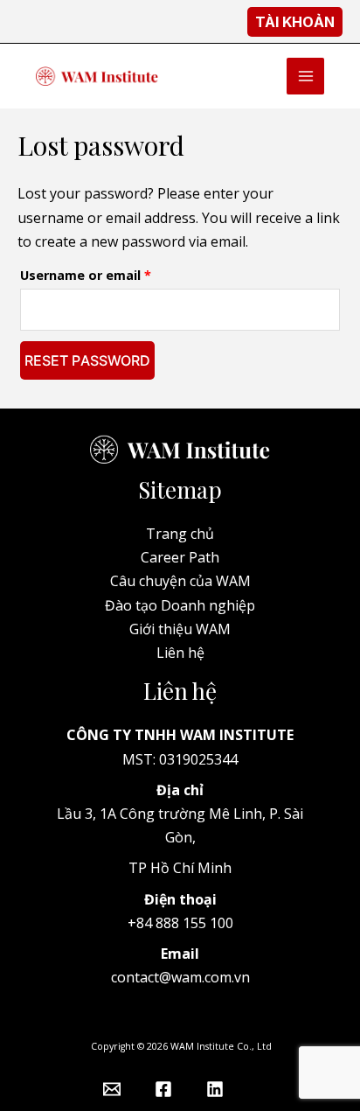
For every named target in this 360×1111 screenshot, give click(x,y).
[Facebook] (163, 1089)
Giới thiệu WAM (180, 629)
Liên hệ (180, 652)
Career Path (180, 557)
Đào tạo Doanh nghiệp (180, 605)
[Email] (112, 1089)
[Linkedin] (215, 1089)
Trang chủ (180, 533)
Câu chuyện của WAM (180, 580)
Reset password (87, 360)
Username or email (113, 273)
